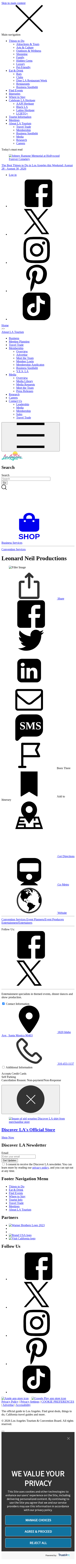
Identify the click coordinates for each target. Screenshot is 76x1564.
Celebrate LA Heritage (22, 100)
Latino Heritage (25, 110)
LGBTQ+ (22, 113)
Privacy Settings (29, 1401)
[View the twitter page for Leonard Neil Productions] (29, 985)
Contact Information (17, 1003)
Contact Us (15, 401)
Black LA (22, 106)
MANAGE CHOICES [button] (38, 1520)
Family (20, 57)
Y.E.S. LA (22, 371)
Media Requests (25, 384)
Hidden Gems (24, 60)
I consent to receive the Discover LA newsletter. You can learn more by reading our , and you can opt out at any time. (37, 1167)
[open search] (38, 499)
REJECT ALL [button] (38, 1543)
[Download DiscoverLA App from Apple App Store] (15, 1398)
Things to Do (16, 40)
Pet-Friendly (23, 67)
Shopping (21, 54)
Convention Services (13, 549)
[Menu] (30, 436)
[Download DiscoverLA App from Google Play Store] (49, 1398)
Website (62, 912)
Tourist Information (20, 116)
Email (4, 1152)
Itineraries (14, 93)
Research (21, 140)
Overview (22, 351)
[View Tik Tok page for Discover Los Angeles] (36, 319)
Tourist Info (16, 1199)
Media (20, 136)
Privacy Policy (9, 1401)
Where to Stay (17, 97)
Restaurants (23, 83)
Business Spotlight (27, 87)
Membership (23, 130)
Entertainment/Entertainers (16, 922)
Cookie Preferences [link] (57, 1401)
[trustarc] (64, 1555)
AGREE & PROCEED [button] (38, 1531)
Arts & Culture (25, 47)
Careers (20, 143)
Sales (19, 414)
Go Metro (63, 884)
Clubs (19, 77)
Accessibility (23, 1404)
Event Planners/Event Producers (45, 919)
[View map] (29, 828)
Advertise (21, 354)
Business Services (11, 542)
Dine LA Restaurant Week (31, 80)
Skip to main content (13, 3)
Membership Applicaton (30, 364)
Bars (19, 73)
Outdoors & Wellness (28, 50)
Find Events (16, 90)
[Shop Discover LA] (30, 539)
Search (5, 475)
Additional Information (19, 1067)
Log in (13, 174)
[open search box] (38, 499)
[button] (68, 1438)
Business (14, 338)
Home (5, 325)
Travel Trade (23, 126)
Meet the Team (25, 358)
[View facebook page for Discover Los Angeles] (36, 206)
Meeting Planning (19, 341)
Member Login (25, 361)
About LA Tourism (20, 123)
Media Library (24, 381)
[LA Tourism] (12, 459)
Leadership (22, 404)
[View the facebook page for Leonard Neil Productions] (29, 957)
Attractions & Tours (27, 44)
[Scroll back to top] (2, 1431)
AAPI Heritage (25, 103)
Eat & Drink (16, 70)
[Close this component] (30, 1099)
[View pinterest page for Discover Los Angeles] (36, 290)
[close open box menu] (29, 31)
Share (60, 598)
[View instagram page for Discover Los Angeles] (36, 262)
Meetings (14, 120)
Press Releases (24, 391)
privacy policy (40, 1167)
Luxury (20, 64)
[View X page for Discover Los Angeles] (36, 234)
